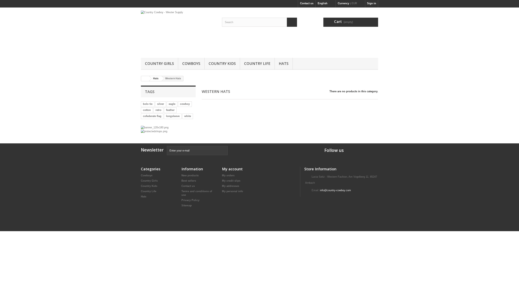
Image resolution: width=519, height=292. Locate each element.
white (187, 116)
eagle (172, 103)
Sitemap (186, 205)
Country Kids (222, 63)
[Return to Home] (145, 78)
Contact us (306, 3)
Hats (283, 63)
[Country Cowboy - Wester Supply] (178, 32)
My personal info (232, 191)
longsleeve (173, 116)
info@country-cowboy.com (335, 190)
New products (190, 175)
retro (158, 110)
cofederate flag (152, 116)
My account (232, 168)
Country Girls (159, 63)
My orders (228, 175)
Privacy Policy (190, 200)
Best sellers (188, 180)
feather (170, 110)
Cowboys (191, 63)
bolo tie (147, 103)
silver (160, 103)
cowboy (185, 103)
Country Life (257, 63)
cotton (147, 110)
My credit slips (231, 180)
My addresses (230, 186)
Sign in (371, 3)
